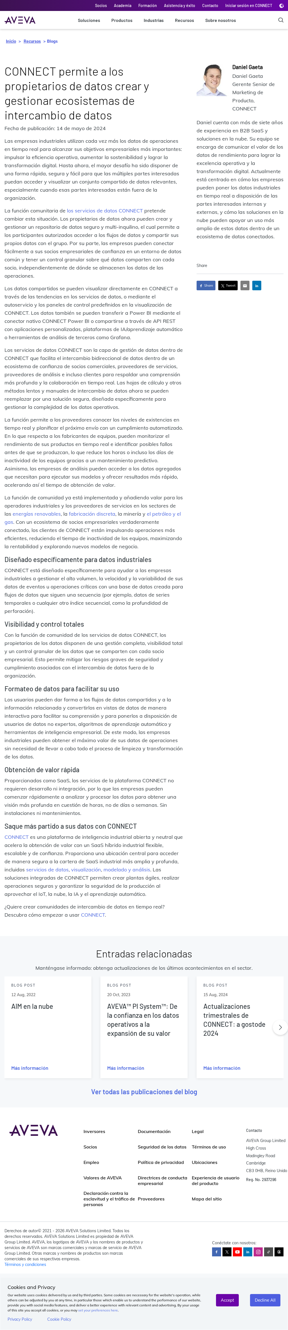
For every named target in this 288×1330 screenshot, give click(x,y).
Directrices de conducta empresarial (162, 1180)
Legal (198, 1131)
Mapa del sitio (207, 1199)
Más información (29, 1068)
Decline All (265, 1300)
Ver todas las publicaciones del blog (144, 1091)
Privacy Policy (20, 1319)
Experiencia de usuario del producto (215, 1180)
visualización (86, 869)
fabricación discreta (92, 514)
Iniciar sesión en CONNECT (248, 5)
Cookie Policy (59, 1319)
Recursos (184, 20)
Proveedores (151, 1199)
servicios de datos (47, 869)
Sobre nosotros (220, 20)
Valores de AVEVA (103, 1178)
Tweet (230, 285)
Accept (227, 1300)
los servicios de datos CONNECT (105, 210)
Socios (101, 5)
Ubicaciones (204, 1162)
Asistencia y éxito (179, 5)
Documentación (154, 1131)
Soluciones (89, 20)
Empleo (91, 1162)
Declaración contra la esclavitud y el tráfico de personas (109, 1198)
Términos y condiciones (25, 1264)
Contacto (210, 5)
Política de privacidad (161, 1162)
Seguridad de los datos (162, 1147)
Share (208, 285)
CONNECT (16, 837)
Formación (147, 5)
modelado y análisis (127, 869)
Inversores (94, 1131)
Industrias (154, 20)
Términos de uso (209, 1147)
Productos (121, 20)
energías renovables (37, 514)
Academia (122, 5)
